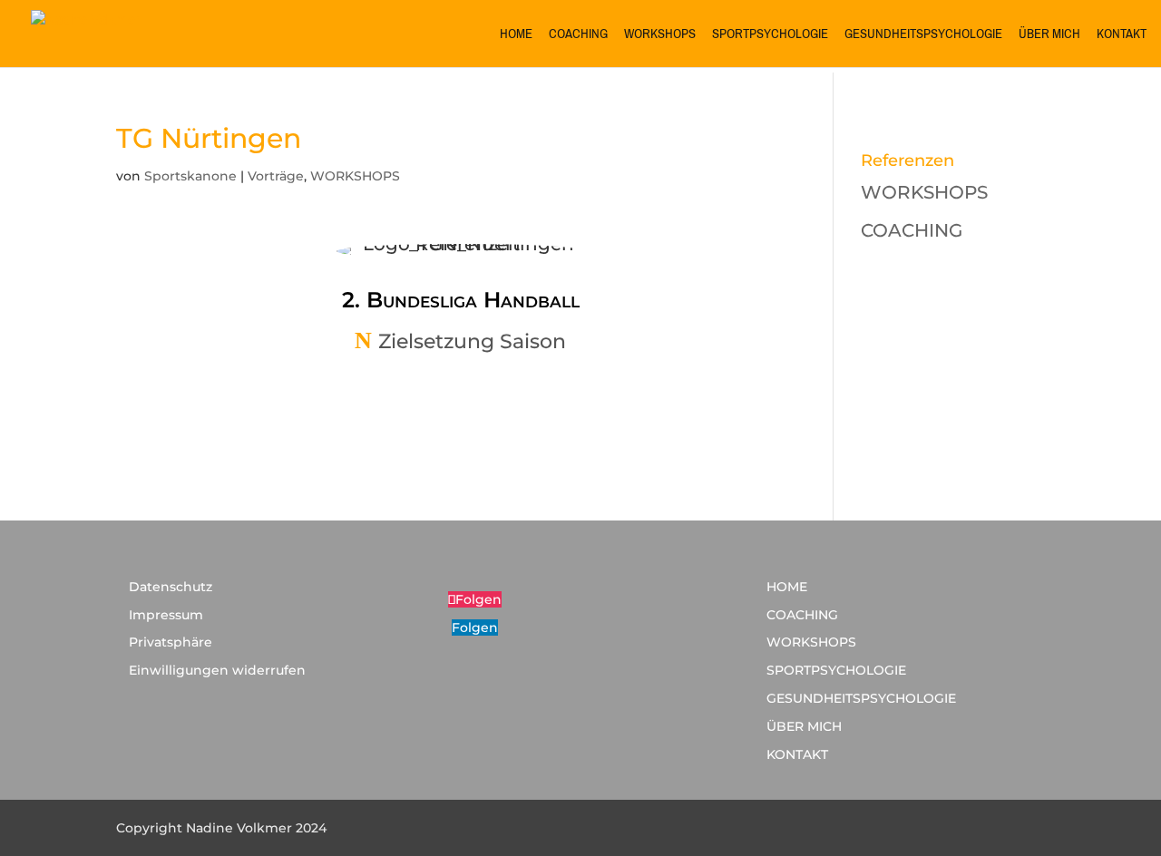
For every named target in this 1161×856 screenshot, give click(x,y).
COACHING (578, 36)
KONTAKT (1121, 36)
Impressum (166, 615)
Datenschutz (170, 587)
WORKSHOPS (660, 36)
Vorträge (276, 176)
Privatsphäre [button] (170, 642)
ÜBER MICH (1049, 36)
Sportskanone (190, 176)
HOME (516, 36)
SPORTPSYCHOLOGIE (770, 36)
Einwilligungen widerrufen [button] (217, 670)
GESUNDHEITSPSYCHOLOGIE (923, 36)
